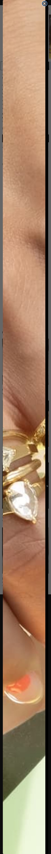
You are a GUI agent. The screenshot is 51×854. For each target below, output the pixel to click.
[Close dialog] (44, 3)
